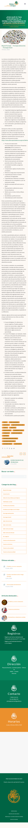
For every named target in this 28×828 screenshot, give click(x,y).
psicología (6, 435)
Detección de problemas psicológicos (11, 497)
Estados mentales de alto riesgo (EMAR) (15, 575)
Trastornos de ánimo (7, 544)
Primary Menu (25, 4)
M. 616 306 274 (14, 699)
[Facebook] (2, 448)
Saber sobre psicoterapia (8, 532)
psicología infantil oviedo (9, 441)
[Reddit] (14, 448)
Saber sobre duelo (7, 524)
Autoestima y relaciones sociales (16, 617)
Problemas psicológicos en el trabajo (11, 509)
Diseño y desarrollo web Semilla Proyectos (14, 782)
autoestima (6, 425)
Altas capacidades (14, 422)
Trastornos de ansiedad (8, 548)
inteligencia (6, 433)
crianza (5, 427)
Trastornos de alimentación (9, 540)
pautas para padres (17, 433)
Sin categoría (6, 536)
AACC (5, 422)
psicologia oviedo (7, 443)
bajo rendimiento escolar (18, 425)
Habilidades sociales (7, 501)
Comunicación (6, 494)
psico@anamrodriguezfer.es (14, 701)
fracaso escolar (7, 430)
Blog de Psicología (6, 45)
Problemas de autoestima (8, 505)
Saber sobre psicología (8, 528)
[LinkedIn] (11, 448)
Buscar (24, 476)
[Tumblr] (9, 448)
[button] (21, 454)
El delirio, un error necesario (14, 566)
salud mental (18, 443)
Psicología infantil (7, 47)
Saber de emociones (7, 521)
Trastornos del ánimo (13, 609)
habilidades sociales (18, 430)
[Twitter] (5, 448)
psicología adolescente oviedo (10, 438)
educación (13, 427)
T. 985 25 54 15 (14, 697)
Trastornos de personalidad (9, 552)
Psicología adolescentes (19, 45)
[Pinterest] (7, 448)
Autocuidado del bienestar (14, 584)
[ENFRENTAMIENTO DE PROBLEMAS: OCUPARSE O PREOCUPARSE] (7, 462)
